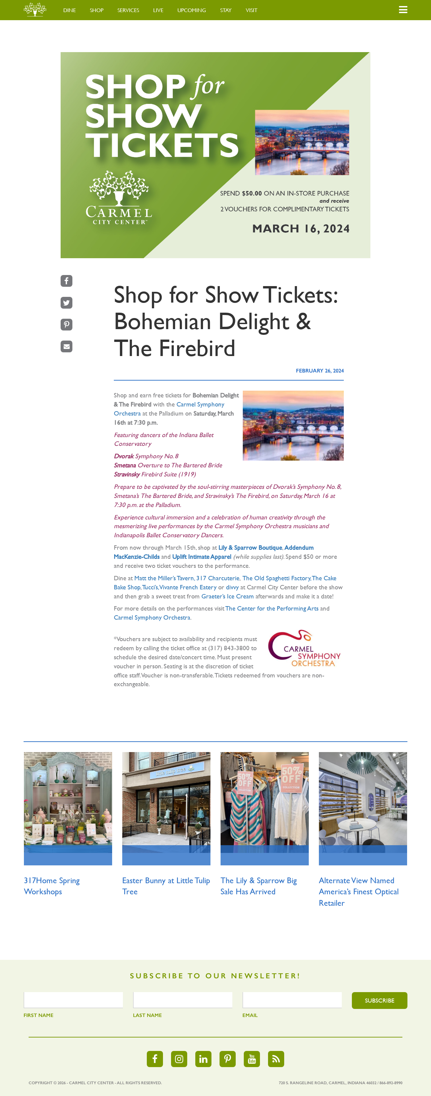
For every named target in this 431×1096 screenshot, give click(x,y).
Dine (69, 10)
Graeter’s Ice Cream (227, 596)
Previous (27, 826)
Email (250, 1015)
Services (128, 10)
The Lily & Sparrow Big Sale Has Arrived (259, 886)
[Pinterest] (66, 324)
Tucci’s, (150, 587)
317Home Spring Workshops (51, 886)
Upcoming (191, 10)
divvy (232, 587)
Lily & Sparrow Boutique (250, 547)
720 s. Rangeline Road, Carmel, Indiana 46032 (327, 1083)
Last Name (147, 1015)
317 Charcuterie (217, 578)
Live (158, 10)
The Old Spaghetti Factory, (276, 578)
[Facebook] (66, 281)
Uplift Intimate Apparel (201, 556)
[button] (403, 10)
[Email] (66, 346)
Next (404, 826)
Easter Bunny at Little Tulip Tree (166, 886)
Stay (226, 10)
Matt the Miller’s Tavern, (164, 578)
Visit (252, 10)
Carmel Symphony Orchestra (152, 617)
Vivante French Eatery (188, 587)
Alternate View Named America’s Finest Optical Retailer (359, 892)
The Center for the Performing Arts (272, 608)
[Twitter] (66, 303)
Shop (96, 10)
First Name (39, 1015)
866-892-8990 (390, 1083)
